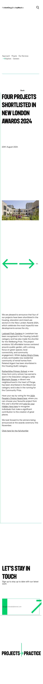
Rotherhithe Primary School (14, 371)
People (14, 56)
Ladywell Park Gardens (12, 333)
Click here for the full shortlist (15, 431)
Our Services (23, 56)
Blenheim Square (9, 379)
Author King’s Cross (29, 355)
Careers (16, 59)
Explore (8, 59)
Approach (6, 56)
